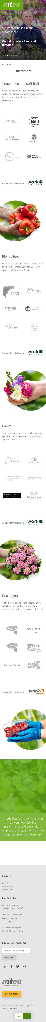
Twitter (17, 966)
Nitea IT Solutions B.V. (11, 5)
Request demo (11, 994)
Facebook (11, 966)
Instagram (24, 966)
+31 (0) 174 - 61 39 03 (22, 1010)
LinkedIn (4, 966)
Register (9, 958)
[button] (3, 55)
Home (9, 64)
